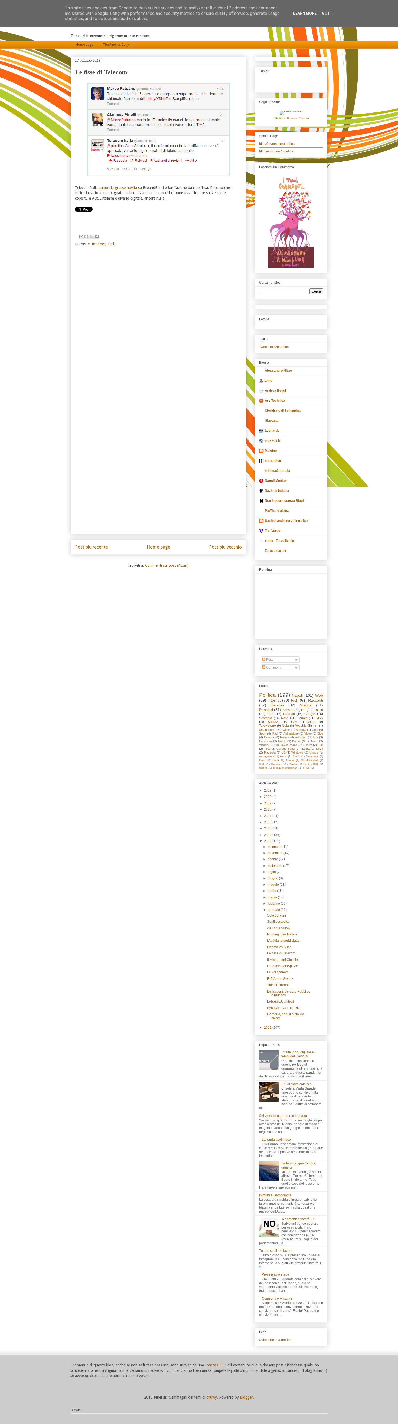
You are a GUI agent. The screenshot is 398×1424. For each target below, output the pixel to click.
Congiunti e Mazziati (277, 1298)
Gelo (262, 760)
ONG (262, 763)
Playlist (293, 763)
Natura (305, 748)
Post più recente (91, 547)
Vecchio (301, 726)
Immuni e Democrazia (275, 1195)
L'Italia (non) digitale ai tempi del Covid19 (298, 1054)
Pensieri (266, 710)
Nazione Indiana (277, 491)
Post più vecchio (225, 547)
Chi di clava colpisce (296, 1084)
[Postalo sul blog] (86, 236)
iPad (275, 733)
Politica (267, 695)
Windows (297, 752)
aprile (272, 891)
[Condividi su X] (91, 236)
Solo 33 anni (276, 915)
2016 (268, 822)
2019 (268, 803)
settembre (275, 866)
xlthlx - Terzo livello (279, 541)
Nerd (284, 718)
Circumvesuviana (285, 744)
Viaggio (264, 744)
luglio (272, 872)
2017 (268, 816)
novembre (275, 853)
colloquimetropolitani (285, 767)
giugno (273, 878)
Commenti (273, 667)
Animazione (291, 733)
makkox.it (272, 441)
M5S (319, 718)
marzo (273, 897)
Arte (315, 737)
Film (315, 725)
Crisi (315, 729)
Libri (270, 714)
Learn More (305, 13)
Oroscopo (277, 763)
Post (269, 660)
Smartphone (267, 729)
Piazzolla (270, 752)
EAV (294, 722)
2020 (268, 797)
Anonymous (266, 756)
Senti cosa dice (278, 922)
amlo (268, 381)
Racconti (315, 700)
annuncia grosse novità (118, 187)
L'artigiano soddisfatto (283, 940)
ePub (306, 767)
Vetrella (301, 729)
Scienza (274, 722)
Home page (84, 45)
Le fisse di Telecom (281, 953)
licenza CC (214, 1365)
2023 (268, 790)
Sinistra (287, 710)
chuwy (211, 1397)
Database (312, 756)
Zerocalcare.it (275, 551)
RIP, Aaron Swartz (280, 979)
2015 (268, 828)
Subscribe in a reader (275, 1340)
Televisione (267, 726)
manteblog (273, 461)
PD (303, 710)
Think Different (278, 985)
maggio (274, 885)
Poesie (296, 741)
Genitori (277, 705)
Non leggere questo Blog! (284, 501)
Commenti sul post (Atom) (166, 565)
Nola (285, 726)
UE (283, 752)
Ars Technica (275, 401)
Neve (319, 748)
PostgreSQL (311, 763)
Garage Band (285, 748)
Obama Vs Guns (279, 947)
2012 (268, 1028)
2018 (268, 809)
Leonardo (272, 431)
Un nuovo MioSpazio (282, 966)
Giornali (289, 714)
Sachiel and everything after (286, 521)
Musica (305, 705)
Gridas (311, 722)
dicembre (275, 847)
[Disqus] (158, 322)
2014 (268, 835)
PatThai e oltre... (277, 511)
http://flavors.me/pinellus (277, 144)
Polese (284, 737)
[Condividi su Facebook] (96, 236)
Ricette (263, 767)
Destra (307, 744)
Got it (328, 13)
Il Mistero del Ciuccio (282, 960)
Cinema (269, 737)
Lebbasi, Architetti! (280, 1001)
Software (312, 741)
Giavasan (272, 421)
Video (308, 733)
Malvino (271, 451)
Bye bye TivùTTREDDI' (284, 1008)
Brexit (296, 756)
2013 (268, 841)
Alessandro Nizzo (278, 371)
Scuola (302, 718)
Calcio (318, 710)
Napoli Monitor (276, 481)
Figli (320, 744)
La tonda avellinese (276, 1139)
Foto (267, 748)
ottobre (273, 859)
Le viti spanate (278, 972)
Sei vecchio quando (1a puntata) (283, 1116)
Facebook (265, 741)
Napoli (297, 695)
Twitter (285, 729)
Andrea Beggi (275, 391)
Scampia (265, 718)
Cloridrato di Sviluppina (283, 411)
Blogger (246, 1397)
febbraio (274, 903)
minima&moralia (277, 471)
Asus (283, 756)
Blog (320, 733)
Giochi (275, 760)
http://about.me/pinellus (276, 151)
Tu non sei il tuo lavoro (275, 1251)
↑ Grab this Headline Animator (291, 118)
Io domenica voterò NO (298, 1219)
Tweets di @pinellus (274, 347)
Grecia (290, 760)
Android (314, 752)
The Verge (272, 531)
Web (319, 695)
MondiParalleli (309, 760)
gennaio (274, 910)
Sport (262, 733)
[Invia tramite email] (81, 236)
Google (309, 714)
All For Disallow (278, 928)
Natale (282, 741)
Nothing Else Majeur (282, 934)
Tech (111, 244)
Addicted (300, 737)
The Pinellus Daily (116, 45)
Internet (98, 244)
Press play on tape (275, 1274)
